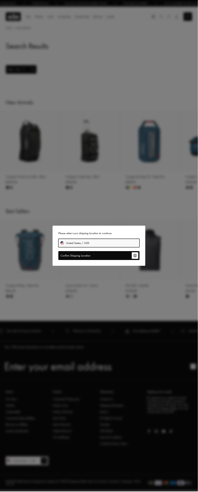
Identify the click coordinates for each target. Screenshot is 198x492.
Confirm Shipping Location (75, 255)
